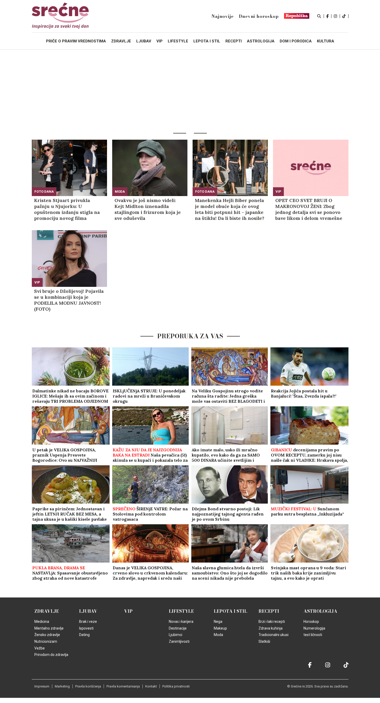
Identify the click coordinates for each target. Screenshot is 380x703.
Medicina (41, 621)
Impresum (41, 686)
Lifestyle (181, 611)
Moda (120, 191)
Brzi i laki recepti (272, 621)
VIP (278, 191)
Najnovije (222, 16)
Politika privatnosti (176, 686)
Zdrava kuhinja (271, 628)
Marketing (62, 686)
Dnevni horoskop (259, 16)
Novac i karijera (181, 621)
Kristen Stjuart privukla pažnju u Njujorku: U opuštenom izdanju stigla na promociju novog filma (67, 209)
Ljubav (88, 611)
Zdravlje (46, 611)
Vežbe (39, 648)
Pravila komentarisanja (123, 686)
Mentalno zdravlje (49, 628)
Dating (84, 635)
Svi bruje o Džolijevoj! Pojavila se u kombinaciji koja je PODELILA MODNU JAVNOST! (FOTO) (69, 300)
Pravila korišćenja (88, 686)
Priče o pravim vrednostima (76, 41)
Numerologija (314, 628)
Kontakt (151, 686)
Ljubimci (175, 635)
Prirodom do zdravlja (51, 655)
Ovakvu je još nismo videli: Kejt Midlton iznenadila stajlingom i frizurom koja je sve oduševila (148, 209)
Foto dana (44, 191)
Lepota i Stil (230, 611)
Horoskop (311, 621)
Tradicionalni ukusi (273, 635)
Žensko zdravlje (47, 635)
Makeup (220, 628)
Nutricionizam (45, 641)
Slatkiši (264, 641)
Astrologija (320, 611)
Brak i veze (88, 621)
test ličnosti (312, 635)
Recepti (269, 611)
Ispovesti (86, 628)
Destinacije (178, 628)
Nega (218, 621)
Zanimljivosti (179, 641)
